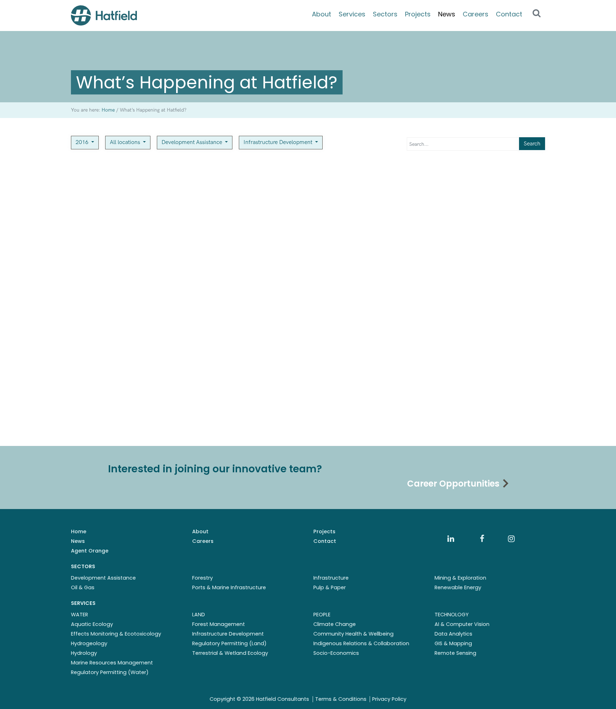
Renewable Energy (458, 587)
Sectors (385, 14)
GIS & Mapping (453, 643)
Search (532, 143)
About (321, 14)
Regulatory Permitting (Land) (229, 643)
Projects (418, 14)
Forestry (202, 577)
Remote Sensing (455, 653)
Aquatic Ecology (92, 624)
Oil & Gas (82, 587)
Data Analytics (453, 633)
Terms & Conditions (340, 699)
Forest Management (218, 624)
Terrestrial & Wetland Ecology (230, 653)
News (446, 14)
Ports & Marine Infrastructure (229, 587)
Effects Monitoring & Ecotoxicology (116, 633)
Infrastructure (331, 577)
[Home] (104, 15)
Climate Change (334, 624)
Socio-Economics (336, 653)
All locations (126, 142)
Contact (509, 14)
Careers (475, 14)
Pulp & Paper (329, 587)
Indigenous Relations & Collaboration (361, 643)
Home (78, 531)
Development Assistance (192, 142)
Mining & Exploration (460, 577)
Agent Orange (89, 550)
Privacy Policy (389, 699)
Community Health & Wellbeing (353, 633)
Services (352, 14)
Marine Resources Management (112, 662)
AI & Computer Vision (462, 624)
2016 (83, 142)
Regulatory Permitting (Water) (110, 672)
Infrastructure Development (278, 142)
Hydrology (84, 653)
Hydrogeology (89, 643)
